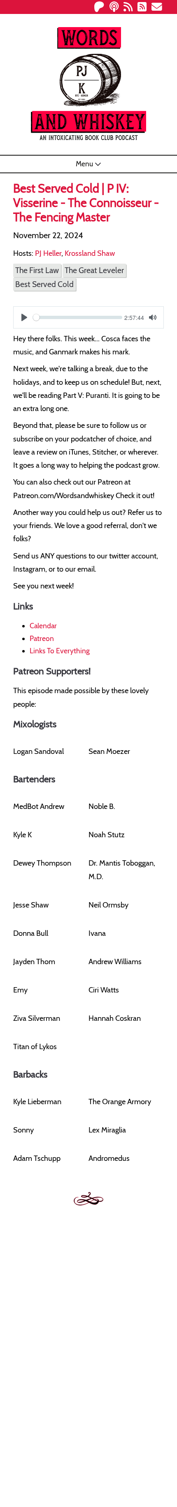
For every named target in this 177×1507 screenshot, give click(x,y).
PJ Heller (48, 253)
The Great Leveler (94, 270)
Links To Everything (60, 650)
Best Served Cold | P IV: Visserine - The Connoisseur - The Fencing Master (86, 202)
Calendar (43, 625)
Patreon (42, 638)
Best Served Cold (44, 284)
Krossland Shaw (90, 253)
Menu (85, 163)
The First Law (37, 270)
